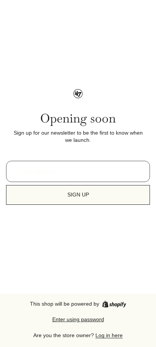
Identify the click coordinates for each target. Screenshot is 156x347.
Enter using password (78, 319)
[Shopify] (114, 304)
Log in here (109, 335)
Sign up (78, 195)
